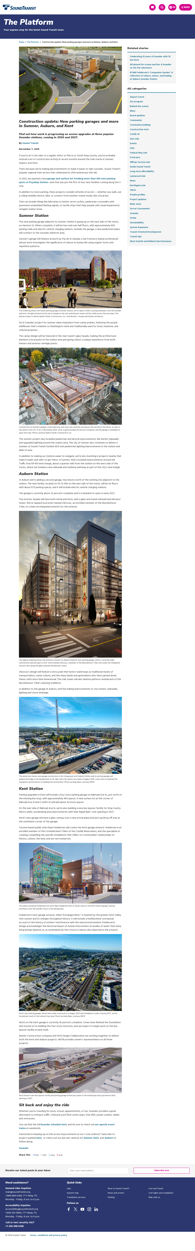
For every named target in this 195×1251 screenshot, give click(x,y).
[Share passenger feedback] (152, 7)
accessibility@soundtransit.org (21, 1209)
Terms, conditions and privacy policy (48, 1235)
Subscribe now (161, 1170)
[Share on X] (44, 1155)
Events (133, 143)
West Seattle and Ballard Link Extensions (150, 241)
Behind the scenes (139, 106)
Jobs (69, 1188)
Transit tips (136, 236)
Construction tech (139, 129)
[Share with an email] (59, 1155)
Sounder (23, 1148)
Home (21, 42)
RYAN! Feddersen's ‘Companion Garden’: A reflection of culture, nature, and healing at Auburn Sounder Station (151, 76)
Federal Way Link (138, 153)
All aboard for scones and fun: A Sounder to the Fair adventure (150, 66)
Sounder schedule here (54, 1125)
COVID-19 (134, 134)
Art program (136, 101)
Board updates (137, 115)
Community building (140, 125)
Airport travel (137, 97)
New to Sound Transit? (118, 1188)
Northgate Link (137, 185)
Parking (111, 1197)
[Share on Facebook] (36, 1155)
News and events (116, 1193)
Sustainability (137, 222)
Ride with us (154, 1197)
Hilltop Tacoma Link (140, 162)
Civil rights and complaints (161, 1193)
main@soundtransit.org (17, 1192)
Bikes (132, 111)
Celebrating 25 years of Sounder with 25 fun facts (150, 58)
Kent (96, 1138)
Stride (133, 218)
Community (136, 120)
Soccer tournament (140, 209)
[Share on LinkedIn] (51, 1155)
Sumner (88, 1138)
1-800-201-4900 (13, 1213)
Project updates (138, 199)
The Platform (33, 42)
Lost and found (156, 1188)
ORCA (133, 190)
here (39, 1138)
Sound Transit (30, 143)
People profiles (137, 195)
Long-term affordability (142, 171)
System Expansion (139, 227)
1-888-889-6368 (13, 1196)
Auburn (108, 1138)
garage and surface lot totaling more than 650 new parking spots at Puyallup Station (67, 180)
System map (73, 1193)
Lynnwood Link (137, 176)
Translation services (76, 1197)
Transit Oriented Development (145, 232)
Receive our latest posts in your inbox (27, 1170)
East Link (134, 139)
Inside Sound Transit (140, 167)
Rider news (135, 204)
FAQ (132, 148)
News (133, 181)
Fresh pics (135, 157)
